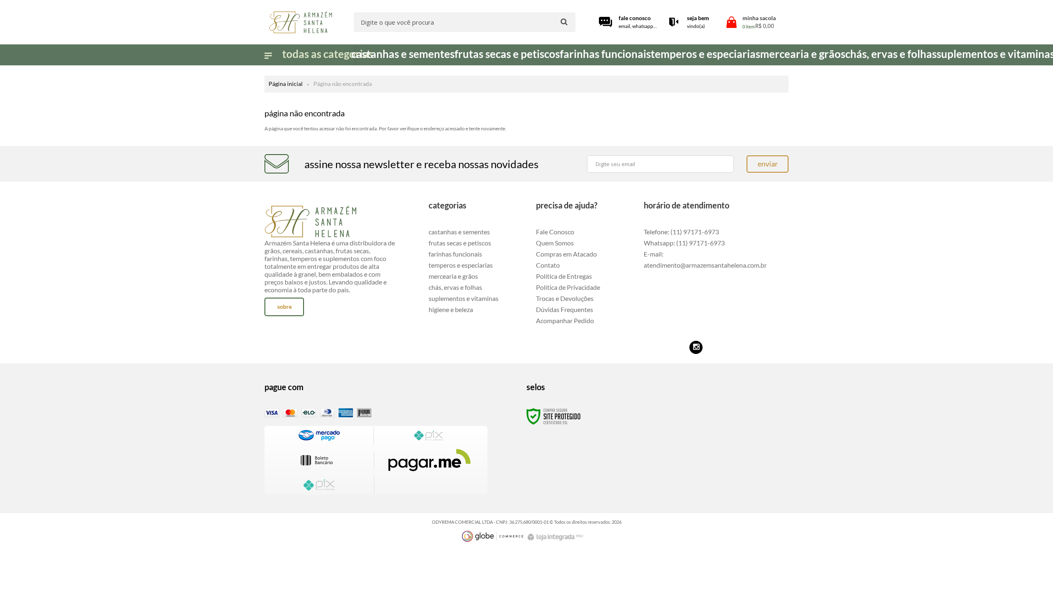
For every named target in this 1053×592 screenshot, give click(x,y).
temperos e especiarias (461, 265)
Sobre (284, 306)
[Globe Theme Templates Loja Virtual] (493, 536)
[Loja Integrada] (556, 537)
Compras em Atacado (566, 254)
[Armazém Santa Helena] (300, 22)
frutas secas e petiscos (460, 243)
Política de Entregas (564, 276)
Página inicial (286, 83)
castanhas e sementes (459, 232)
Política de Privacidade (568, 287)
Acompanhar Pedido (565, 320)
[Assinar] (768, 164)
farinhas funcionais (455, 254)
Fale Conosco (555, 232)
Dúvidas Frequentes (564, 309)
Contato (548, 265)
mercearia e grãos (453, 276)
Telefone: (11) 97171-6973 (681, 232)
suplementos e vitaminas (464, 298)
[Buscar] (564, 21)
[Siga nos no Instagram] (696, 347)
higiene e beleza (451, 309)
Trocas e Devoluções (565, 298)
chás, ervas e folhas (455, 287)
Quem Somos (555, 243)
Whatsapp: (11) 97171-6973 (684, 243)
